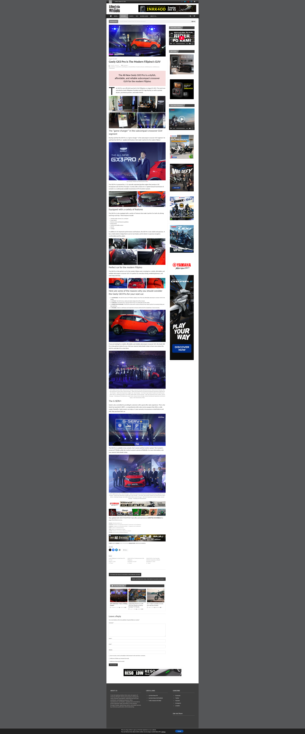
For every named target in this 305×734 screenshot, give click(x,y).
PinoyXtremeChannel (140, 66)
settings (163, 732)
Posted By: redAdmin (114, 65)
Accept (179, 731)
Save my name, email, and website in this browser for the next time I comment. (127, 655)
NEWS (115, 16)
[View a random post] (194, 16)
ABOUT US (153, 16)
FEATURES (123, 16)
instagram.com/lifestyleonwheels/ (120, 526)
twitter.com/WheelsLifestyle (118, 527)
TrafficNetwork (112, 68)
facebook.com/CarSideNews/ (135, 524)
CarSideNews (112, 66)
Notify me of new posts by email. (117, 661)
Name (110, 638)
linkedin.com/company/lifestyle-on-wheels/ (122, 530)
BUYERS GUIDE (144, 16)
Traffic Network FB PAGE (155, 700)
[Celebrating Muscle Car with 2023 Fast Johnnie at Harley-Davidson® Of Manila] (137, 595)
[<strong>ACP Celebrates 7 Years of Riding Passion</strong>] (118, 595)
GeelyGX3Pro (118, 66)
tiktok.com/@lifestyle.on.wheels (118, 529)
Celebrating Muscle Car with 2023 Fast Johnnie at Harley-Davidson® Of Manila (136, 605)
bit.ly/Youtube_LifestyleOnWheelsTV (120, 532)
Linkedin (177, 705)
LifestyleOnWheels (132, 66)
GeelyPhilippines (124, 66)
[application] (182, 38)
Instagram (178, 703)
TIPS (137, 16)
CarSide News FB (153, 695)
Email (110, 644)
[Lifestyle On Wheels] (111, 16)
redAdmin (122, 607)
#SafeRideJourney (117, 520)
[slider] (180, 128)
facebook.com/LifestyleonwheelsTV (120, 524)
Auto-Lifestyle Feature (119, 54)
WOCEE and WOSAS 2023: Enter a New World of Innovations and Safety (148, 579)
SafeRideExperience (148, 66)
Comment (111, 623)
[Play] (171, 43)
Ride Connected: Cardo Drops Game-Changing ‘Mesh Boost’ (133, 21)
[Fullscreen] (192, 43)
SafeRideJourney (156, 66)
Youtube (177, 700)
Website (110, 650)
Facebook (177, 695)
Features (111, 54)
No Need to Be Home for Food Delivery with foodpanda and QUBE (125, 574)
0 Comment (125, 65)
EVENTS (131, 16)
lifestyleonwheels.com (117, 523)
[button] (123, 104)
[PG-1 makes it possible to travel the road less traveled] (155, 595)
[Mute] (190, 43)
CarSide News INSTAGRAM (156, 698)
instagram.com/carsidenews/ (135, 526)
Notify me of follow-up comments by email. (119, 658)
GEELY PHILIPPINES (125, 518)
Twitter (177, 698)
